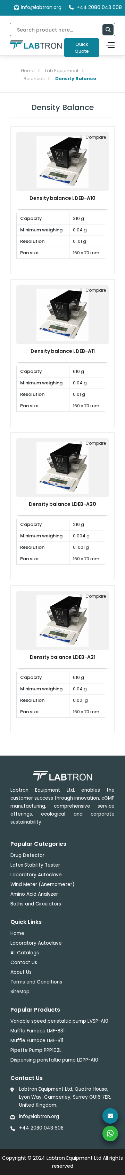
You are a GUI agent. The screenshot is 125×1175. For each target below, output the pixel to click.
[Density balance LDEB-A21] (62, 620)
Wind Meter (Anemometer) (42, 884)
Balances (34, 78)
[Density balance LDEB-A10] (62, 161)
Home (28, 70)
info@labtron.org (41, 7)
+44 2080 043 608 (41, 1128)
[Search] (108, 29)
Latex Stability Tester (35, 865)
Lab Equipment (61, 70)
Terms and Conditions (36, 982)
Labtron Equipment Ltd (74, 1158)
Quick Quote (82, 47)
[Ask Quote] (110, 1116)
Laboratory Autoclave (36, 874)
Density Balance (75, 78)
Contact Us (23, 962)
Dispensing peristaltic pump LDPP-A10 (54, 1060)
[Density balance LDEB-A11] (62, 314)
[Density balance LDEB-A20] (62, 467)
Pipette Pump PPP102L (35, 1050)
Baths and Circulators (35, 904)
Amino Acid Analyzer (34, 894)
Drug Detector (27, 855)
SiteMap (20, 991)
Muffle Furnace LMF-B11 (36, 1040)
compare (95, 137)
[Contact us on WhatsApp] (110, 1133)
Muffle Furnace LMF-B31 (37, 1031)
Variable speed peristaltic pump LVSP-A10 (59, 1021)
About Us (21, 972)
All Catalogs (24, 953)
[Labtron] (36, 44)
